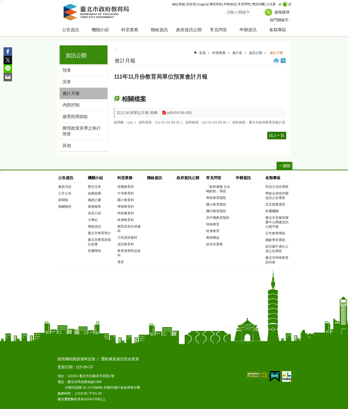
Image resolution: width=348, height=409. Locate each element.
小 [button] (279, 4)
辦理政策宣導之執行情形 (81, 131)
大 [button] (289, 4)
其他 (66, 145)
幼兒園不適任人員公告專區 (277, 249)
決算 (66, 81)
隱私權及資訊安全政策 (120, 359)
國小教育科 (125, 200)
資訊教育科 (125, 244)
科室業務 (219, 53)
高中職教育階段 (217, 218)
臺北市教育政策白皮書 (99, 242)
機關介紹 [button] (100, 29)
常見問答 (244, 4)
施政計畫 (94, 200)
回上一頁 (276, 135)
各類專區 (273, 178)
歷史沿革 (94, 187)
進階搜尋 (282, 12)
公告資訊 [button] (70, 29)
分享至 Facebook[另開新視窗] (8, 51)
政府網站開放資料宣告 (76, 359)
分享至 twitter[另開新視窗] (8, 60)
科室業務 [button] (129, 29)
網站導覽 (178, 4)
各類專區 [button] (277, 29)
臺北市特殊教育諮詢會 (277, 260)
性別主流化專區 (277, 187)
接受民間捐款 (75, 116)
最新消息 (64, 187)
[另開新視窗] (256, 374)
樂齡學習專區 (275, 240)
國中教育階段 (216, 211)
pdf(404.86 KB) (179, 113)
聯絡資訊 (159, 29)
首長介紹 (94, 213)
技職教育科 (125, 187)
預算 (66, 70)
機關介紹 (95, 178)
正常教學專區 (275, 233)
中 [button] (284, 4)
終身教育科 (125, 220)
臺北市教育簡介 (99, 233)
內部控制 (71, 105)
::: (1, 2)
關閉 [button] (286, 166)
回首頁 (191, 4)
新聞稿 (63, 200)
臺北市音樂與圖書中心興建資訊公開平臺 (277, 222)
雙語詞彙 (258, 4)
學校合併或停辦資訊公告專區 (277, 195)
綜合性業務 (214, 244)
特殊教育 (212, 224)
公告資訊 (65, 178)
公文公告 (64, 193)
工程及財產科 (127, 237)
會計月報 (71, 93)
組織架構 (94, 193)
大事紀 (93, 220)
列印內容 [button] (276, 60)
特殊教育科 (125, 213)
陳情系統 (216, 4)
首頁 (202, 53)
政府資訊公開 (189, 29)
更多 (120, 262)
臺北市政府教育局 (97, 12)
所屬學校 (94, 251)
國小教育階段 (216, 204)
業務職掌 (94, 206)
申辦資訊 (230, 4)
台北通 (271, 4)
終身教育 (212, 231)
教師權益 (212, 237)
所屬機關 (272, 211)
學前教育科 (125, 206)
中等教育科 (125, 193)
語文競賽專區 (275, 204)
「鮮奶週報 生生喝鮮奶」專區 (218, 189)
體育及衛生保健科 (129, 228)
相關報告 (64, 206)
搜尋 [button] (268, 12)
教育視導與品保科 (129, 253)
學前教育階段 (216, 198)
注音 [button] (283, 60)
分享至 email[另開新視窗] (8, 77)
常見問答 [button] (218, 29)
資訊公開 (255, 53)
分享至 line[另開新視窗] (8, 68)
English (202, 4)
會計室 (237, 53)
